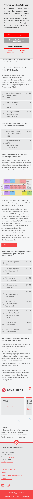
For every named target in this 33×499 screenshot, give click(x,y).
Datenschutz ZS (10, 51)
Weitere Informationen (16, 47)
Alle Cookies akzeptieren (16, 35)
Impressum (23, 51)
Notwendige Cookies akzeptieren (16, 40)
